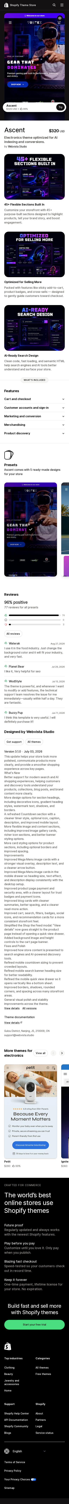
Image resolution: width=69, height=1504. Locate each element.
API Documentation (16, 1419)
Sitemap (9, 1487)
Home (8, 1390)
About (39, 1413)
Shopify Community (16, 1426)
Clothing (9, 1367)
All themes (34, 741)
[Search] (54, 5)
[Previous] (53, 1053)
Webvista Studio (17, 146)
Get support (14, 741)
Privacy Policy (12, 1470)
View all (40, 1053)
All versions (29, 1008)
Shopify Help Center (16, 1413)
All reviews (13, 633)
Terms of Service (14, 1462)
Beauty (8, 1373)
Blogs (7, 1432)
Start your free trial (34, 1324)
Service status (44, 1432)
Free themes (43, 1373)
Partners (41, 1419)
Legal (39, 1426)
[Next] (62, 1053)
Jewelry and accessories (11, 1382)
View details (12, 1008)
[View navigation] (62, 5)
